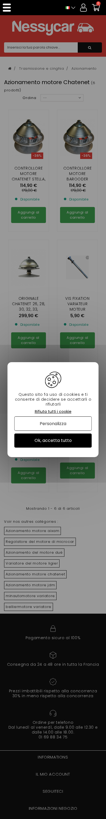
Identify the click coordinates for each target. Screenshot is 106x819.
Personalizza (53, 423)
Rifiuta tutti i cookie (53, 411)
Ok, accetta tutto (53, 440)
